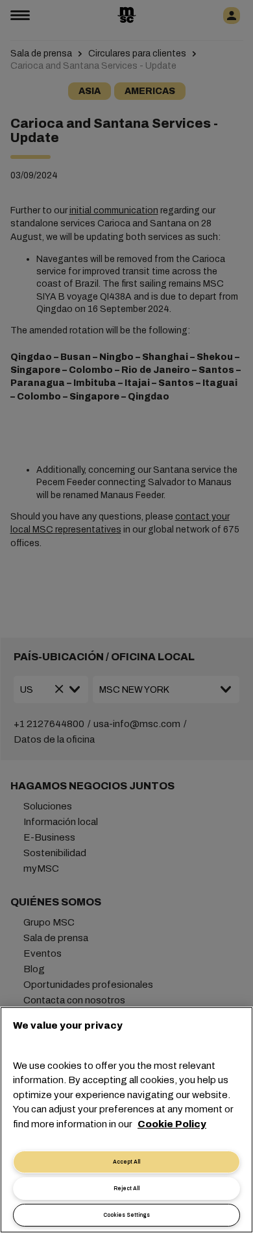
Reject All (126, 1188)
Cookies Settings (126, 1215)
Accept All (126, 1162)
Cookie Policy (172, 1124)
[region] (126, 1120)
